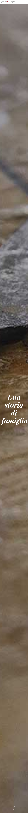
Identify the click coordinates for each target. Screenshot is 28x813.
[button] (26, 2)
